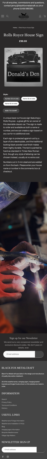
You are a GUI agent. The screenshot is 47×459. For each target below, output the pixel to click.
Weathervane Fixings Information (13, 421)
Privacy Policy (6, 402)
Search (4, 399)
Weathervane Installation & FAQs (13, 423)
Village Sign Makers (8, 435)
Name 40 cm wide (11, 103)
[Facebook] (3, 457)
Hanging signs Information (11, 429)
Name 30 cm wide (29, 99)
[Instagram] (8, 457)
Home (15, 27)
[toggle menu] (2, 16)
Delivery (4, 408)
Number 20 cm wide (12, 99)
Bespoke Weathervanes (10, 432)
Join (39, 354)
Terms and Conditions (9, 405)
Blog (3, 426)
